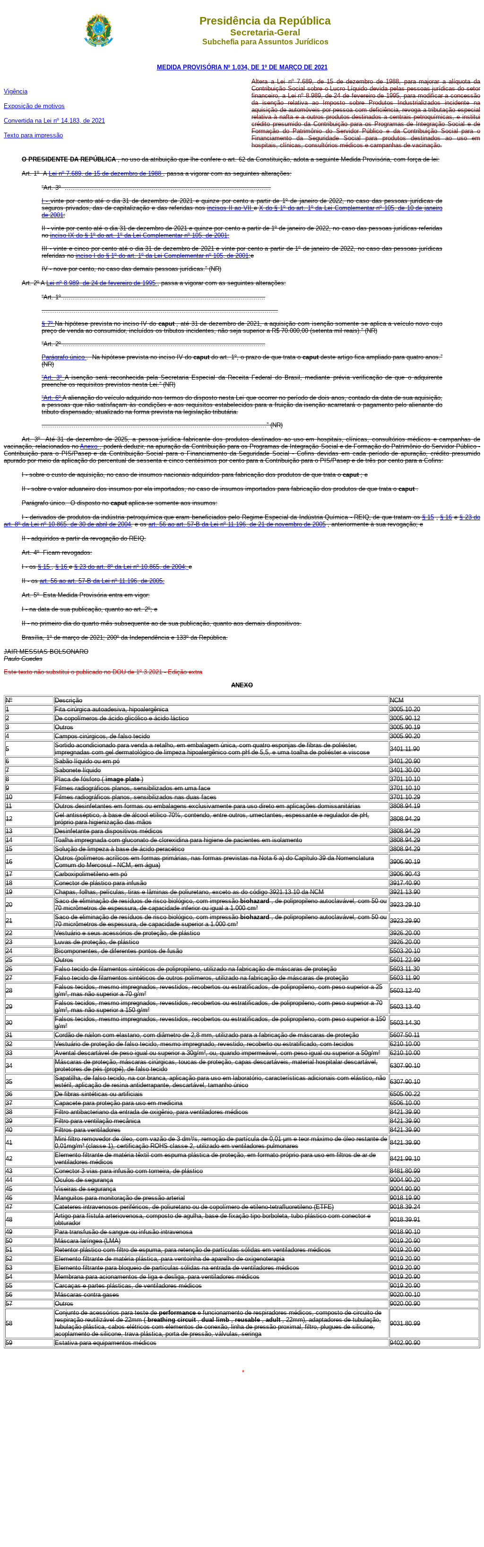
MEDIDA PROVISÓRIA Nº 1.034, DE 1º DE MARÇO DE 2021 (242, 67)
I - (46, 200)
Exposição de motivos (34, 106)
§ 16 (446, 517)
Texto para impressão (33, 135)
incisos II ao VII (230, 207)
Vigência (15, 91)
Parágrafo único (64, 357)
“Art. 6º (52, 397)
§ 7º (48, 323)
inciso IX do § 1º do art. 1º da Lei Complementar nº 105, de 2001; (139, 235)
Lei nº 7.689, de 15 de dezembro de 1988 (106, 173)
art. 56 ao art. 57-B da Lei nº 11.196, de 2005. (102, 580)
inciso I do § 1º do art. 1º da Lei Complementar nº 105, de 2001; (163, 255)
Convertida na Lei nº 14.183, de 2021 (54, 120)
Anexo (89, 446)
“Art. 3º (53, 377)
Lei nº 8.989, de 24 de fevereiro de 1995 (101, 283)
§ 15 (428, 517)
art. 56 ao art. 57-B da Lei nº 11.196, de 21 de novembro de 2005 (237, 524)
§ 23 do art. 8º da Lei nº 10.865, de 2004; (131, 566)
